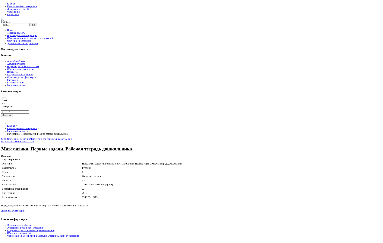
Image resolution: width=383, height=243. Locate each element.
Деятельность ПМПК (18, 9)
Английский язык (16, 61)
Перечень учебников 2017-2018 (23, 66)
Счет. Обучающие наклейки (15, 139)
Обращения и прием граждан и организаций (30, 38)
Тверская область (16, 32)
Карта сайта (13, 14)
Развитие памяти (15, 82)
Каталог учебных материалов (22, 6)
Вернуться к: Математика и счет (17, 141)
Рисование (12, 80)
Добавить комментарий (13, 210)
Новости (11, 30)
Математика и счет (16, 85)
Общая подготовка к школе (21, 69)
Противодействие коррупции (22, 35)
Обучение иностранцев (19, 41)
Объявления (13, 11)
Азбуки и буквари (16, 64)
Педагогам (12, 72)
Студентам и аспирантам (20, 74)
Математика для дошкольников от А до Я (51, 139)
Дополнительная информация (22, 43)
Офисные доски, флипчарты (21, 77)
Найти (33, 25)
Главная (11, 3)
